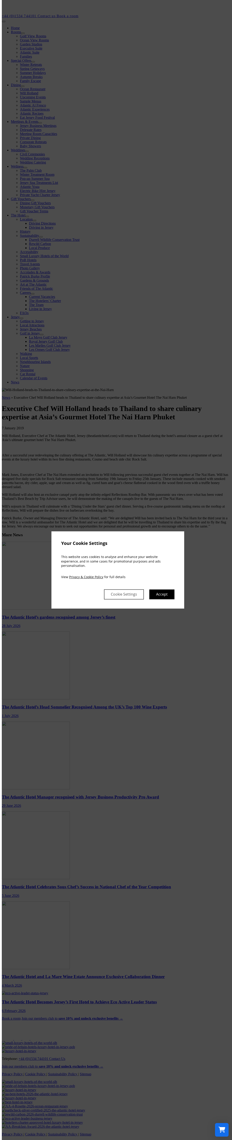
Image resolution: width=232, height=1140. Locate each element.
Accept (162, 594)
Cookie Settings (124, 594)
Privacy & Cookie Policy (86, 577)
